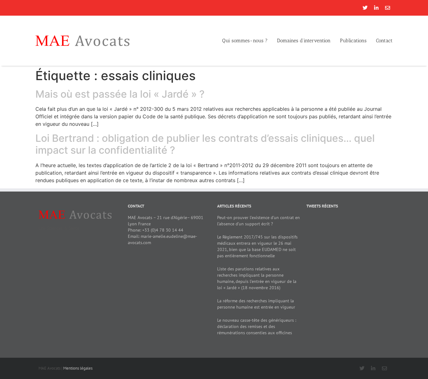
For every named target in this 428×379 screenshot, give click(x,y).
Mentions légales (77, 368)
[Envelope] (388, 8)
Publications (353, 41)
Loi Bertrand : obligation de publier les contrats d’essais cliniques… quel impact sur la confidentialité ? (205, 144)
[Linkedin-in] (376, 8)
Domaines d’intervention (304, 41)
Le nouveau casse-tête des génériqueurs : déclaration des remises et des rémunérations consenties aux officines (256, 326)
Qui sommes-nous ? (245, 41)
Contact (384, 41)
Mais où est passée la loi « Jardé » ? (120, 94)
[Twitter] (365, 8)
